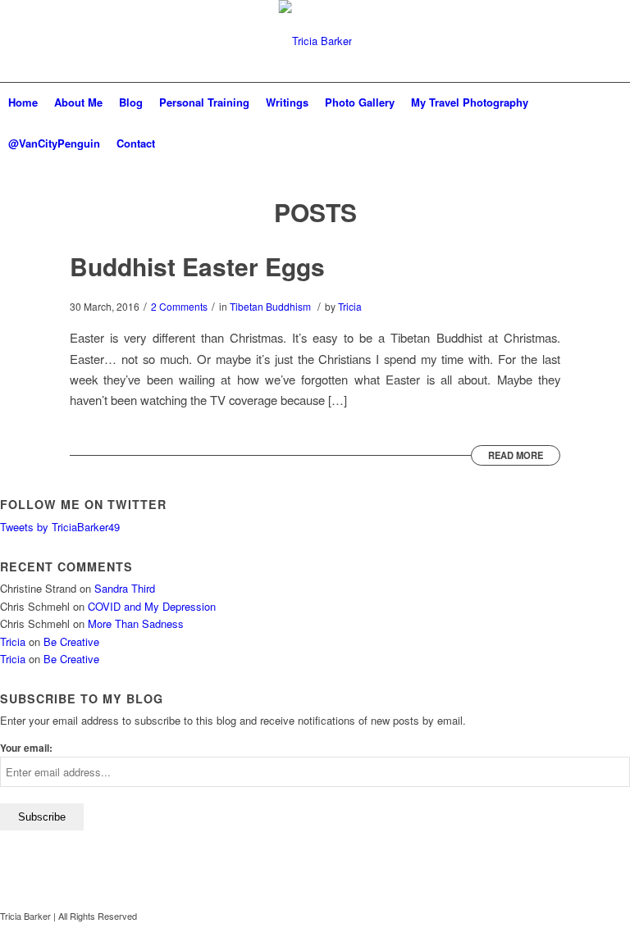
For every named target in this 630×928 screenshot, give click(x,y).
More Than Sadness (136, 623)
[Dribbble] (617, 915)
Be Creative (71, 641)
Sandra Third (124, 588)
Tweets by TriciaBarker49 (60, 527)
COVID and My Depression (152, 606)
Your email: (26, 748)
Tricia (350, 306)
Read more (515, 455)
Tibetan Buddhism (270, 306)
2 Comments (179, 306)
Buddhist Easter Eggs (197, 266)
